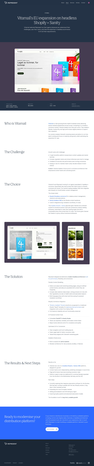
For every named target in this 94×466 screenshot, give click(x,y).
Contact (83, 2)
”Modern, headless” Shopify (57, 305)
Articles (78, 2)
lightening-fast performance (74, 307)
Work (67, 2)
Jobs (47, 454)
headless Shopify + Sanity (58, 205)
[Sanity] (72, 463)
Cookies (21, 462)
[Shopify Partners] (81, 463)
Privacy (15, 462)
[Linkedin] (89, 463)
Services (72, 2)
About (62, 2)
